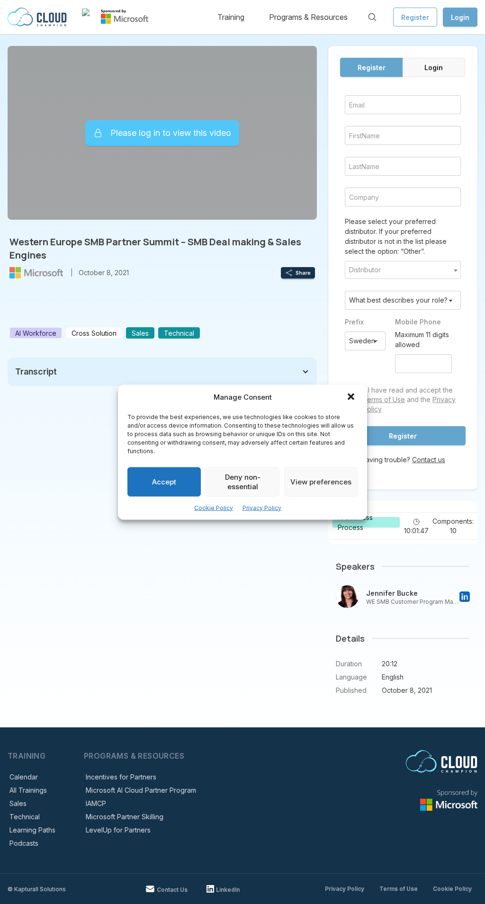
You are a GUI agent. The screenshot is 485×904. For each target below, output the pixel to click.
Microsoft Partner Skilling (124, 817)
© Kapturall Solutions (37, 889)
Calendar (23, 777)
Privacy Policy (261, 507)
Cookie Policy (213, 507)
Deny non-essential (242, 481)
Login (460, 17)
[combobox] (403, 270)
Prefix (354, 322)
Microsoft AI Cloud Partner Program (141, 790)
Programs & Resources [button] (308, 17)
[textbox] (402, 269)
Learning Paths (32, 830)
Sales (18, 803)
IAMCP (96, 803)
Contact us (428, 460)
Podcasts (23, 843)
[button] (352, 397)
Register (415, 17)
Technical (24, 817)
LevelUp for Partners (118, 830)
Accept (164, 481)
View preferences (320, 481)
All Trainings (28, 790)
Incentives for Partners (121, 777)
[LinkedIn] (464, 596)
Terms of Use (384, 399)
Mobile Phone (418, 322)
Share (303, 272)
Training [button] (230, 17)
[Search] (372, 17)
